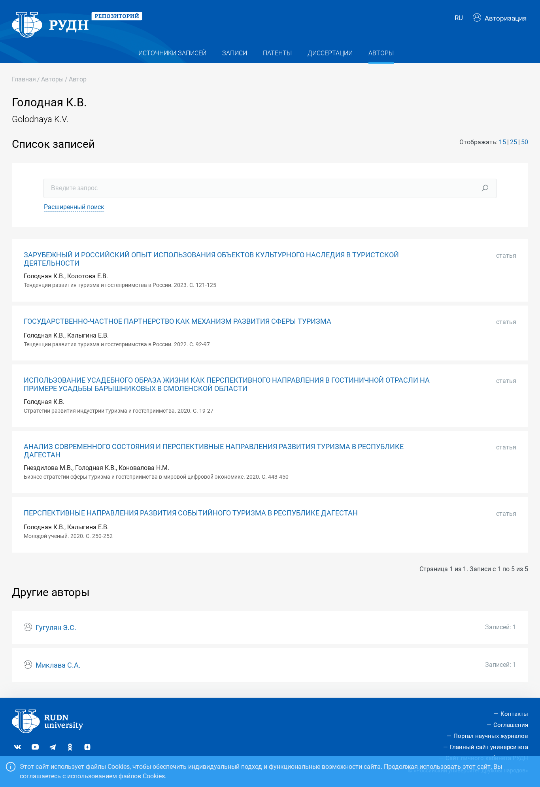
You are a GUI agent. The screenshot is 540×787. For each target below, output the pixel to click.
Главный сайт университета (489, 747)
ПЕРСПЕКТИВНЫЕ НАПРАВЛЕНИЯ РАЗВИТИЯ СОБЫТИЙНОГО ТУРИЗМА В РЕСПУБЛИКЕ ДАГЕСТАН (191, 513)
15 (502, 142)
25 (513, 142)
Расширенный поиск (74, 207)
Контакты (514, 713)
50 (524, 142)
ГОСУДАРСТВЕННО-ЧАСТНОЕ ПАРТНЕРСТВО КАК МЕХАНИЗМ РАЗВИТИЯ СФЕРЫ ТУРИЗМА (177, 321)
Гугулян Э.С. (56, 628)
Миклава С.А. (58, 665)
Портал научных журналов (490, 736)
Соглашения (510, 724)
